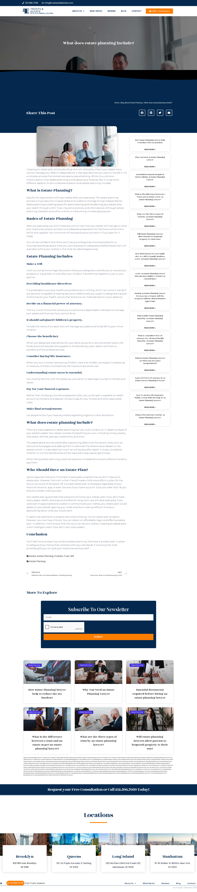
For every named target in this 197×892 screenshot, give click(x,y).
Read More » (150, 149)
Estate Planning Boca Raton (52, 769)
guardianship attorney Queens (79, 773)
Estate (32, 556)
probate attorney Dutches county (112, 759)
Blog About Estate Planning (131, 103)
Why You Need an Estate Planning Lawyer (150, 158)
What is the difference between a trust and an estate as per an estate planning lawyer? (150, 197)
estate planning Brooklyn (56, 771)
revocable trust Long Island (47, 765)
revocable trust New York (71, 765)
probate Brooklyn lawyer (115, 761)
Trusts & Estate (36, 10)
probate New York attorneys (103, 763)
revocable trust (106, 765)
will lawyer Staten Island (93, 767)
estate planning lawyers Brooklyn (41, 771)
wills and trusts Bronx (104, 767)
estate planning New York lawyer (125, 771)
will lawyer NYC (72, 767)
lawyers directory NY (59, 765)
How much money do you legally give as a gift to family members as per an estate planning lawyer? (150, 256)
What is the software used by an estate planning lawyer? (150, 416)
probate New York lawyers (143, 769)
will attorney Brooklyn (121, 765)
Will (72, 556)
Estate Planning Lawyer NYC (160, 773)
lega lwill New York (39, 757)
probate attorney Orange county (160, 759)
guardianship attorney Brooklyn (159, 771)
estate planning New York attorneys (90, 771)
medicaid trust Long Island (152, 757)
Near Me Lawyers (68, 775)
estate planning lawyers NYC (128, 769)
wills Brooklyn (41, 769)
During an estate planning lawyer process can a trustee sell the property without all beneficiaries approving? (150, 297)
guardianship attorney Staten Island (96, 773)
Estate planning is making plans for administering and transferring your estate (71, 204)
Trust (66, 556)
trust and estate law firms (156, 769)
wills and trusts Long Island (129, 767)
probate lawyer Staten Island (60, 763)
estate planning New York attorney (72, 771)
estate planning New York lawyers (142, 771)
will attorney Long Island (133, 765)
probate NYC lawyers (141, 763)
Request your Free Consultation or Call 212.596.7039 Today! (98, 789)
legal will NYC (47, 757)
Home (116, 103)
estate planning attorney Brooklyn (107, 771)
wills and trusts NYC (154, 767)
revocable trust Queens (95, 765)
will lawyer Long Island (51, 767)
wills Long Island (99, 769)
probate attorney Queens (42, 761)
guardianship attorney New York (49, 773)
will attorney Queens (165, 765)
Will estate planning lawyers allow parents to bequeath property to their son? (150, 237)
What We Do (96, 11)
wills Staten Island (115, 769)
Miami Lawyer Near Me (65, 769)
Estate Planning (45, 556)
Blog (123, 11)
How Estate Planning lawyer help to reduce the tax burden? (150, 141)
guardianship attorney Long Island (31, 773)
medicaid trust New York (166, 757)
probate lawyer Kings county (129, 761)
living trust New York (98, 757)
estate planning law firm (41, 13)
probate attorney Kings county (129, 759)
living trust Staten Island (128, 757)
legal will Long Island (28, 757)
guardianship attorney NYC (64, 773)
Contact (136, 11)
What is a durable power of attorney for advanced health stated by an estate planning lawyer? (150, 339)
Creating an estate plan (112, 523)
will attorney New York (145, 765)
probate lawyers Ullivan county (88, 763)
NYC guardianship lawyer (96, 759)
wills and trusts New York (142, 767)
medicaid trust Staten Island (53, 759)
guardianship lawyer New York (145, 773)
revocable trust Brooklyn (33, 765)
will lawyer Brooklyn (40, 767)
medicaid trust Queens (39, 759)
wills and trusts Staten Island (30, 769)
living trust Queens (116, 757)
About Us (77, 11)
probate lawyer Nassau (157, 761)
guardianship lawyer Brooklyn (112, 773)
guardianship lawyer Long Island (129, 773)
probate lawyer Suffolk (74, 763)
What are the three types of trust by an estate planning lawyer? (150, 217)
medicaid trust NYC (28, 759)
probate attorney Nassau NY (144, 759)
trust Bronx (112, 765)
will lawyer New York (62, 767)
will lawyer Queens (81, 767)
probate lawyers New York (34, 763)
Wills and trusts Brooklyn (116, 767)
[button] (142, 113)
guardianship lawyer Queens (30, 775)
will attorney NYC (155, 765)
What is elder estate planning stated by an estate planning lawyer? (150, 318)
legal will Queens (55, 757)
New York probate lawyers (83, 759)
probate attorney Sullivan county (84, 761)
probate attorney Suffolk (69, 761)
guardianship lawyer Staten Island (46, 775)
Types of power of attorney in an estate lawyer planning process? (150, 379)
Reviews (112, 11)
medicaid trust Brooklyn (140, 757)
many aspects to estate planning (56, 430)
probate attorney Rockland (56, 761)
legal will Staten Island (66, 757)
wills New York (107, 769)
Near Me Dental (60, 775)
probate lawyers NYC (47, 763)
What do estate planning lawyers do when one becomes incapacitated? (150, 361)
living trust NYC (108, 757)
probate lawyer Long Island (144, 761)
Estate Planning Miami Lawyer (87, 769)
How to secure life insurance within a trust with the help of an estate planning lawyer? (150, 398)
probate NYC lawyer (130, 763)
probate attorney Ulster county (101, 761)
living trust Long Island (87, 757)
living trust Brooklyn (77, 757)
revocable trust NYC (84, 765)
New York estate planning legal (68, 759)
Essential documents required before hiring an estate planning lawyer (150, 177)
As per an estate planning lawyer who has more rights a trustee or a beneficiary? (150, 276)
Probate (58, 556)
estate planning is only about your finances (74, 180)
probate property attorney (154, 763)
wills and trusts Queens (166, 767)
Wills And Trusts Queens (32, 883)
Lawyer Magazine (75, 769)
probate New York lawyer (117, 763)
